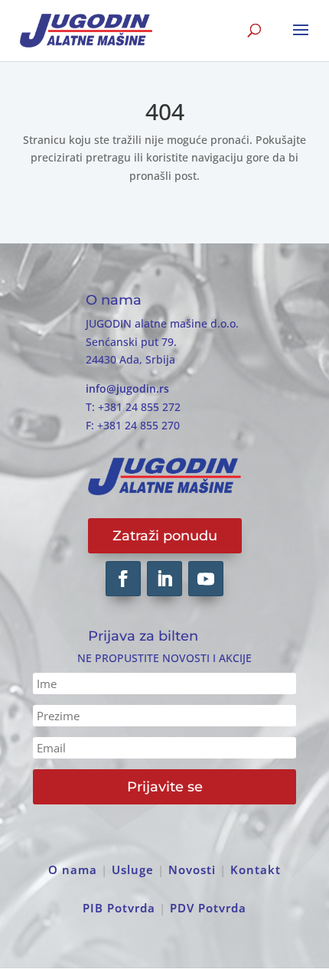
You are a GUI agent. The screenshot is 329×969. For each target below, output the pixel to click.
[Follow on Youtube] (205, 578)
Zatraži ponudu (164, 535)
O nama (72, 869)
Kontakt (255, 869)
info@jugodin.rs (127, 388)
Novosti (192, 869)
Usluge (133, 869)
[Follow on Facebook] (123, 578)
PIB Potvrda (119, 907)
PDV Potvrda (208, 907)
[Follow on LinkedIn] (164, 578)
